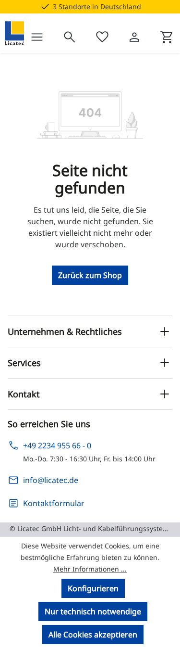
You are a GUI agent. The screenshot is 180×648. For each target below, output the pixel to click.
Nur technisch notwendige (93, 611)
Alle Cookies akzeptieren (92, 634)
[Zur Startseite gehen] (14, 33)
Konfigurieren (93, 588)
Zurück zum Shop (90, 275)
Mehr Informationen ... (90, 568)
